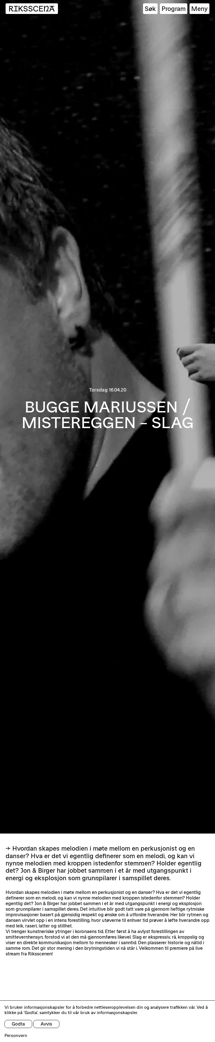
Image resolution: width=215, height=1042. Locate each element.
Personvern (15, 1035)
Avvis (46, 1024)
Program (174, 9)
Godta (18, 1024)
